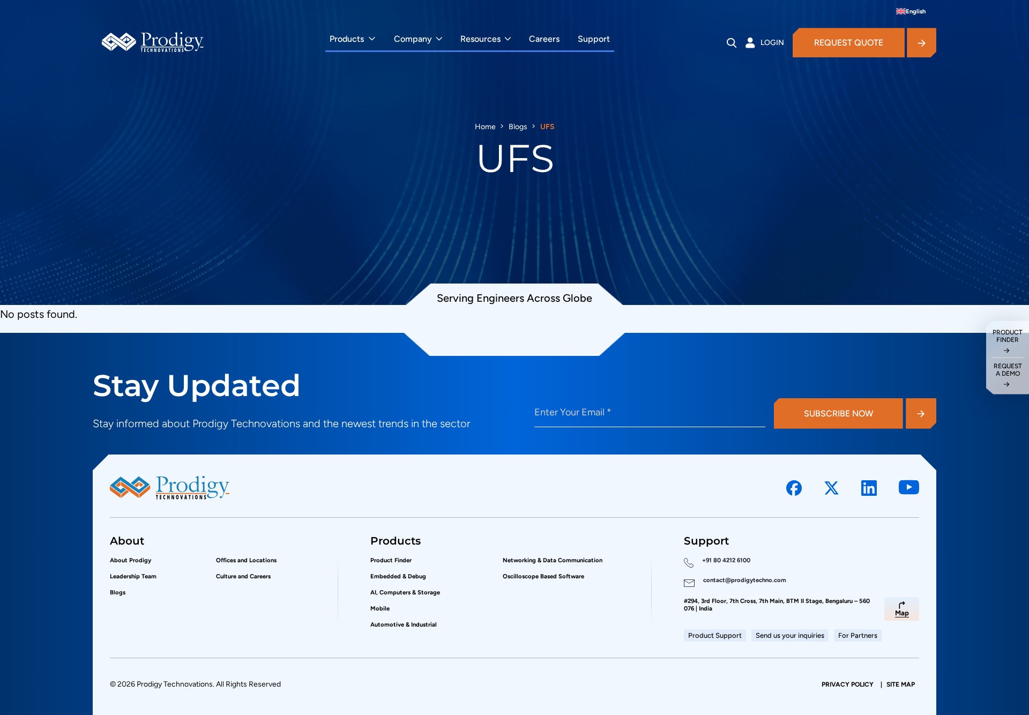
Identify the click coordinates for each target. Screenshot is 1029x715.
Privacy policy (848, 684)
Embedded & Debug (398, 576)
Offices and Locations (246, 560)
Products (347, 39)
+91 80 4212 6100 (726, 560)
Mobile (380, 608)
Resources (480, 39)
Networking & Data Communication (552, 560)
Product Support (715, 635)
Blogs (518, 126)
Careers (544, 39)
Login (772, 42)
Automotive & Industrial (403, 624)
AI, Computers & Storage (405, 592)
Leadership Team (133, 576)
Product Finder (391, 560)
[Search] (732, 43)
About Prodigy (130, 560)
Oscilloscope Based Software (543, 576)
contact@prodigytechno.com (744, 580)
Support (594, 39)
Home (485, 126)
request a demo (1008, 369)
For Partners (857, 635)
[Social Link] (794, 488)
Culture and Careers (243, 576)
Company (413, 39)
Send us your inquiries (790, 635)
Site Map (900, 684)
